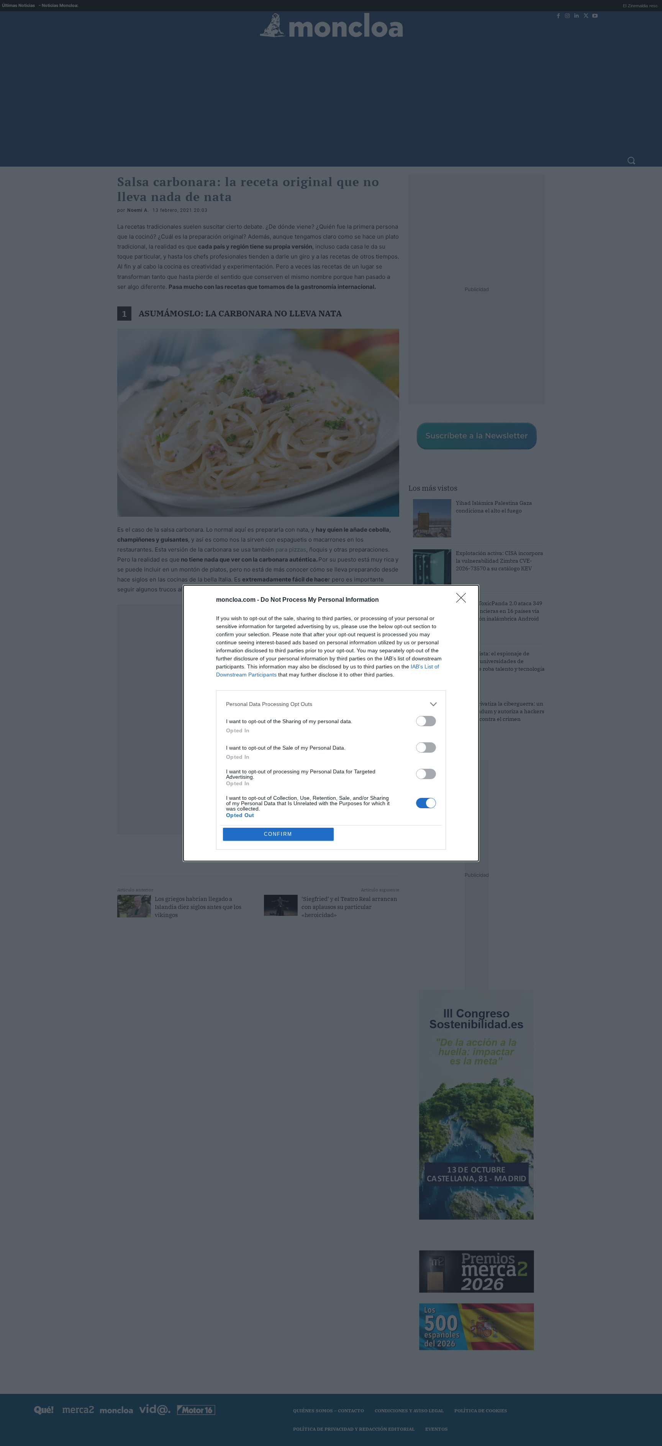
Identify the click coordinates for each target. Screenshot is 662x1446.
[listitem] (331, 704)
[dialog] (331, 723)
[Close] (463, 600)
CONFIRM (278, 834)
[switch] (426, 721)
